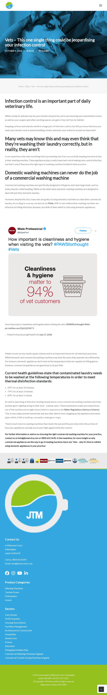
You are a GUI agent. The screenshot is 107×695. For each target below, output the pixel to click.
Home (21, 86)
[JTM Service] (9, 5)
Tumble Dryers (12, 592)
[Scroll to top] (101, 689)
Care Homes (11, 614)
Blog (31, 51)
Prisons (8, 642)
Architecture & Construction (18, 630)
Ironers (8, 600)
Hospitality (10, 634)
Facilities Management (16, 626)
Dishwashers (11, 596)
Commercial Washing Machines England (24, 653)
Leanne (45, 51)
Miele (50, 203)
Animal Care (11, 638)
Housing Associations (15, 622)
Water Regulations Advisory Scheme (81, 409)
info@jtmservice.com (28, 438)
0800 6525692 (19, 559)
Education (10, 646)
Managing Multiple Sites (16, 650)
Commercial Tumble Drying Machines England (27, 657)
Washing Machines (14, 588)
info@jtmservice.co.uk (22, 563)
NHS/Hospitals (12, 618)
